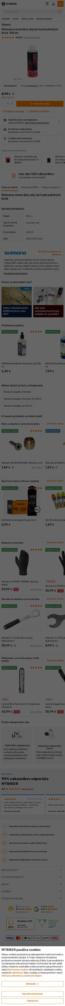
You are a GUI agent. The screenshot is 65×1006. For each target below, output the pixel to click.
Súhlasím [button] (32, 984)
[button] (17, 972)
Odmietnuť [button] (32, 1001)
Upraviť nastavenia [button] (32, 994)
